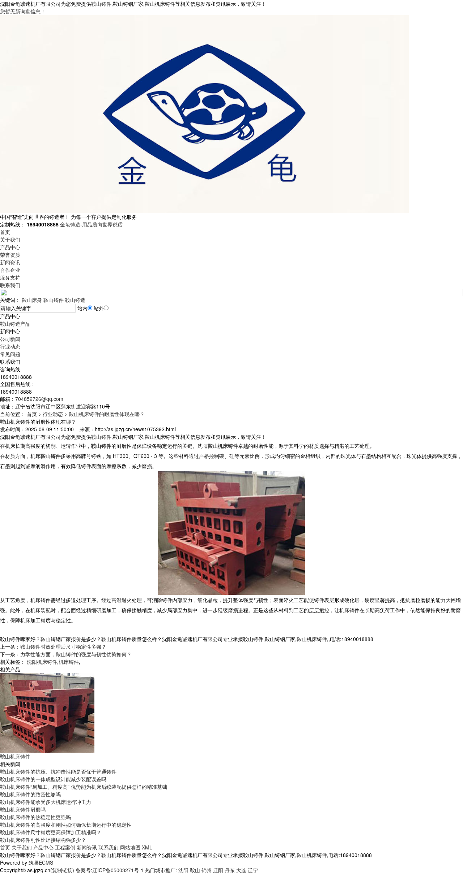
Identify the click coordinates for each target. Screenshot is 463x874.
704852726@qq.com (39, 398)
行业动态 (10, 346)
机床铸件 (69, 661)
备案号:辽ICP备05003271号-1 (110, 870)
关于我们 (10, 239)
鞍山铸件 (101, 3)
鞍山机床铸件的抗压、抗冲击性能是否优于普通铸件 (58, 771)
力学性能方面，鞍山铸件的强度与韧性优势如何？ (76, 654)
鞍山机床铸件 (15, 756)
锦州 (206, 870)
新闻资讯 (10, 262)
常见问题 (10, 354)
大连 (241, 870)
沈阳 (183, 870)
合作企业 (10, 269)
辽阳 (218, 870)
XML (147, 847)
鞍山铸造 (75, 299)
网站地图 (130, 847)
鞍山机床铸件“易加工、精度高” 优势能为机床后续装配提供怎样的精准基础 (83, 786)
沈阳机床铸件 (42, 661)
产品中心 (10, 247)
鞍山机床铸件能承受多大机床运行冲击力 (45, 801)
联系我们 (10, 285)
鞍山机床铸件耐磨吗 (23, 809)
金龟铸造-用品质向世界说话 (91, 224)
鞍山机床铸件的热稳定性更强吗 (35, 817)
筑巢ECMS (41, 862)
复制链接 (62, 870)
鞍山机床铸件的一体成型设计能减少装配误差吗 (53, 779)
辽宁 (253, 870)
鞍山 (195, 870)
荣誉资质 (10, 254)
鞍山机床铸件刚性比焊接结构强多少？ (43, 839)
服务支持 (10, 277)
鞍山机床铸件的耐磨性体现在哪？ (107, 413)
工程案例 (65, 847)
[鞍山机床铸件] (47, 712)
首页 (5, 231)
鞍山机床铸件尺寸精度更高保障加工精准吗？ (50, 832)
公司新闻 (10, 338)
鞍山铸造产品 (15, 323)
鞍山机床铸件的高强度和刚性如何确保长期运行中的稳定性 (66, 824)
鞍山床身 (32, 299)
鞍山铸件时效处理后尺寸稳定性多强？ (63, 646)
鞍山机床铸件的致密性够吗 (30, 794)
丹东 (230, 870)
